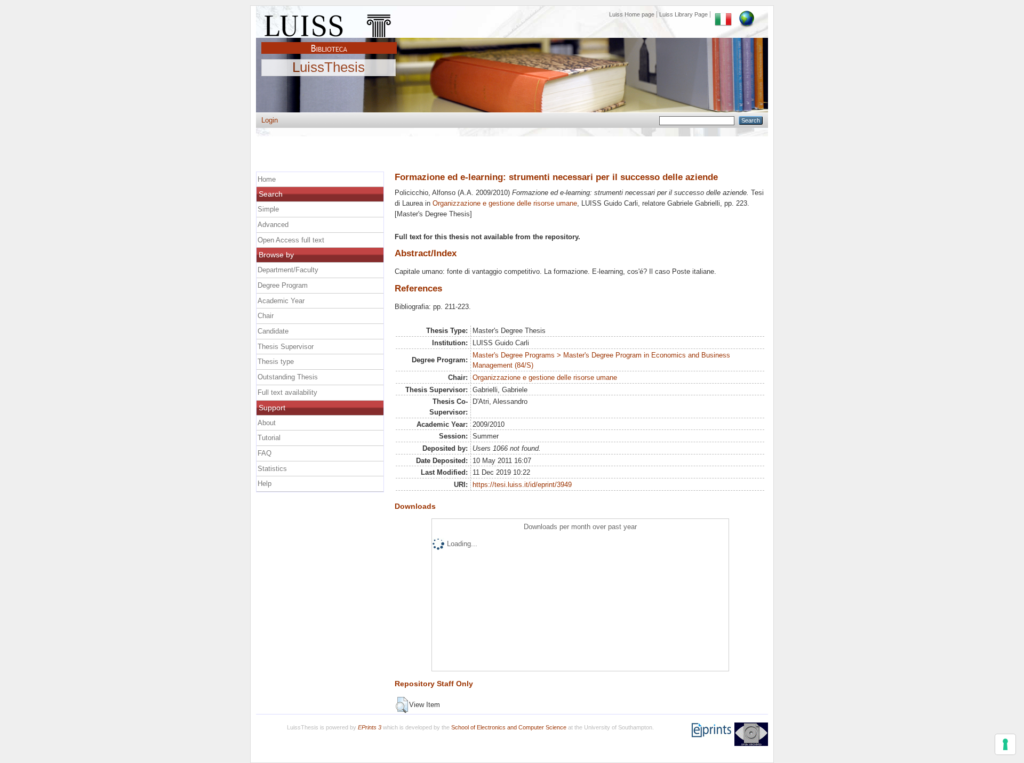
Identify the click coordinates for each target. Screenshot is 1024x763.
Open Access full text (291, 240)
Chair (266, 316)
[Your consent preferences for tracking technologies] (1005, 744)
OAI (751, 734)
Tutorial (269, 438)
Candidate (273, 331)
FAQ (264, 453)
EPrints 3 (369, 727)
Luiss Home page (631, 14)
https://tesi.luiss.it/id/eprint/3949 (522, 485)
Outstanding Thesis (288, 377)
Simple (268, 209)
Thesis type (276, 362)
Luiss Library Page (683, 14)
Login (269, 120)
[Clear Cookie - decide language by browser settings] (746, 14)
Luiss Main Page (329, 23)
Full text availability (287, 392)
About (267, 423)
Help (264, 484)
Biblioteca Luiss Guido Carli (329, 42)
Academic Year (281, 301)
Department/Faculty (288, 270)
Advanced (273, 225)
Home (267, 179)
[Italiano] (723, 14)
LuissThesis (328, 67)
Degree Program (283, 285)
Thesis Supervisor (286, 347)
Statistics (272, 469)
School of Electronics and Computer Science (508, 727)
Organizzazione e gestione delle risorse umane (505, 203)
